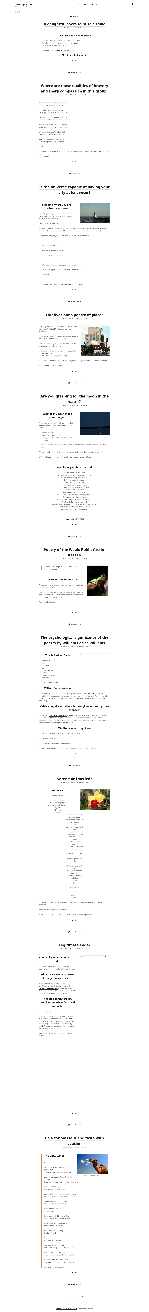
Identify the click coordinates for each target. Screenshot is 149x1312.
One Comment (76, 173)
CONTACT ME (93, 4)
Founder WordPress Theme (66, 1308)
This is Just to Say (93, 693)
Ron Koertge (83, 35)
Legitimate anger (74, 945)
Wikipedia (69, 723)
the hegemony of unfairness (55, 987)
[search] (133, 4)
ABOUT (85, 4)
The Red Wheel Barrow (58, 715)
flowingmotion (24, 4)
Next (83, 1296)
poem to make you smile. (64, 50)
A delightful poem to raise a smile (74, 23)
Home (78, 4)
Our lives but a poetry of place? (74, 314)
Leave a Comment (76, 72)
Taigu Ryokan (70, 519)
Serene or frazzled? (74, 778)
